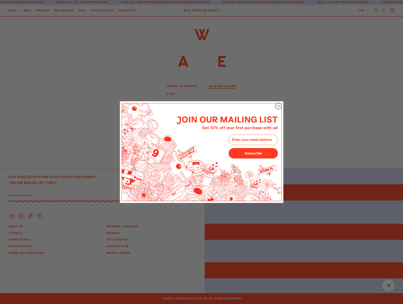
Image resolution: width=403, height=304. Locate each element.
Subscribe (253, 153)
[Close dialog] (278, 106)
